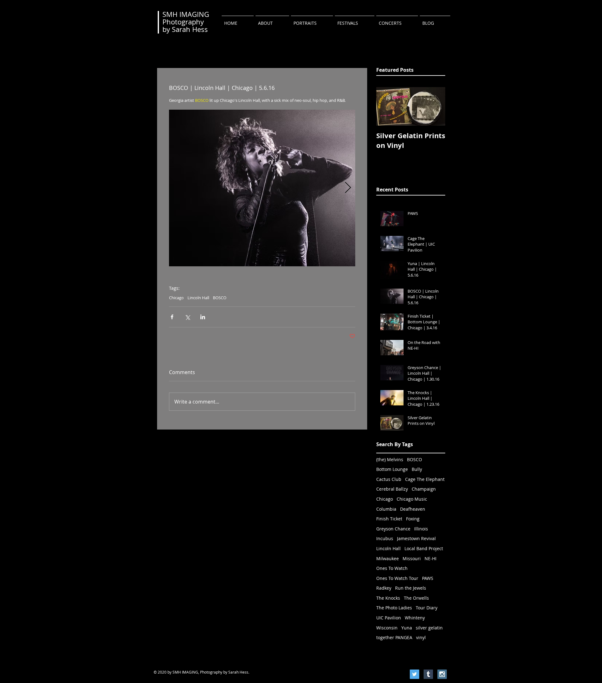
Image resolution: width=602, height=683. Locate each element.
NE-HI (430, 558)
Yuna (406, 628)
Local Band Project (423, 548)
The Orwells (416, 598)
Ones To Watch (392, 568)
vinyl (421, 637)
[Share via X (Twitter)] (187, 317)
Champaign (424, 489)
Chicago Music (412, 499)
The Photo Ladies (394, 608)
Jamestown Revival (416, 538)
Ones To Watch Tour (397, 578)
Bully (417, 469)
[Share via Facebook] (172, 317)
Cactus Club (388, 479)
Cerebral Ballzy (392, 489)
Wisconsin (387, 628)
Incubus (384, 538)
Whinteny (415, 618)
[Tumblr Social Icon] (428, 674)
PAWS (427, 578)
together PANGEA (394, 637)
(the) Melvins (389, 459)
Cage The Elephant (425, 479)
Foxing (413, 519)
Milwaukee (387, 558)
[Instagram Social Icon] (442, 674)
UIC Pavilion (388, 618)
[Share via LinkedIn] (203, 317)
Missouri (412, 558)
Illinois (421, 529)
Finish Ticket (389, 519)
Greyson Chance (393, 529)
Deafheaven (412, 509)
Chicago (176, 297)
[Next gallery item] (347, 188)
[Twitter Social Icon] (414, 674)
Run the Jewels (410, 588)
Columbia (386, 509)
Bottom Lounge (392, 469)
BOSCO (219, 297)
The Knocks (388, 598)
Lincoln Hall (198, 297)
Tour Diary (426, 608)
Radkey (383, 588)
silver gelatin (429, 628)
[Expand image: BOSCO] (262, 188)
